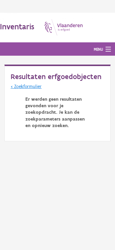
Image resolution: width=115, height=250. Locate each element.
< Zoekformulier (26, 86)
